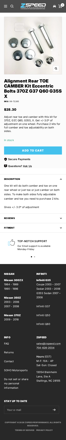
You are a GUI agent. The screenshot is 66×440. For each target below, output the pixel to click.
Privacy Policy (44, 430)
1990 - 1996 (11, 288)
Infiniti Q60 (43, 324)
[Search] (12, 6)
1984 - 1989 (11, 284)
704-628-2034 (45, 347)
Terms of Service (25, 430)
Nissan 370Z (12, 315)
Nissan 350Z (12, 297)
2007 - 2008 (11, 306)
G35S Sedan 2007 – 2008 (48, 295)
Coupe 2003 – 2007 (48, 284)
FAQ (6, 343)
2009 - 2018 (11, 319)
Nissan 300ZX (13, 280)
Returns (9, 352)
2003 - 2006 (11, 302)
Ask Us (27, 166)
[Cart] (60, 6)
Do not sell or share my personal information (16, 383)
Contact (9, 361)
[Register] (54, 410)
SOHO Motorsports (16, 370)
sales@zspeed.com (48, 343)
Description (12, 179)
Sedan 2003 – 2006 (48, 288)
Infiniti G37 (43, 306)
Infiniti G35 (43, 280)
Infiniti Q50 (43, 315)
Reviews (9, 218)
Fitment (9, 227)
